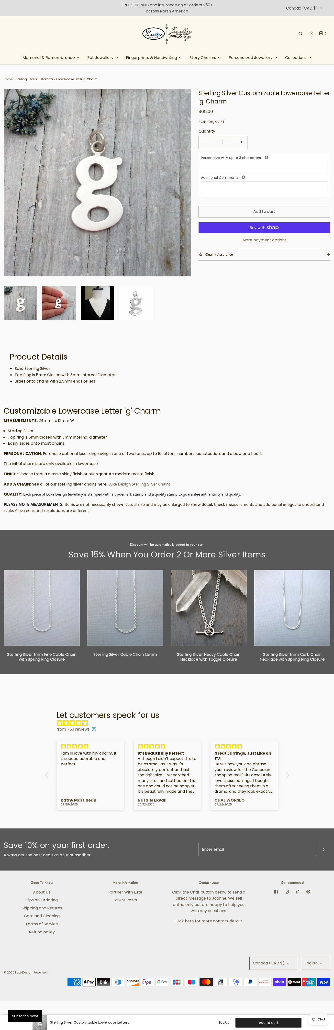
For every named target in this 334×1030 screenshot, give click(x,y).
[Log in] (311, 33)
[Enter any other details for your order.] (243, 177)
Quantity (207, 131)
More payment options (264, 240)
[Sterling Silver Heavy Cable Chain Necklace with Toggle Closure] (209, 608)
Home (8, 79)
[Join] (323, 849)
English (311, 963)
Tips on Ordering (42, 900)
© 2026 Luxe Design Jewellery (25, 972)
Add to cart (264, 211)
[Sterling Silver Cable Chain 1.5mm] (125, 608)
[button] (20, 303)
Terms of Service (41, 924)
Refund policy (42, 932)
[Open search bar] (300, 33)
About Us (41, 892)
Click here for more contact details (208, 921)
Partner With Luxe (125, 892)
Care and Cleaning (42, 916)
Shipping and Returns (42, 908)
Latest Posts (125, 900)
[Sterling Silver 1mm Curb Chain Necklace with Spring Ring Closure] (292, 608)
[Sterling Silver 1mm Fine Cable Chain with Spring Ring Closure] (42, 608)
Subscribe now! (25, 1016)
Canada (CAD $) (302, 8)
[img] (169, 723)
